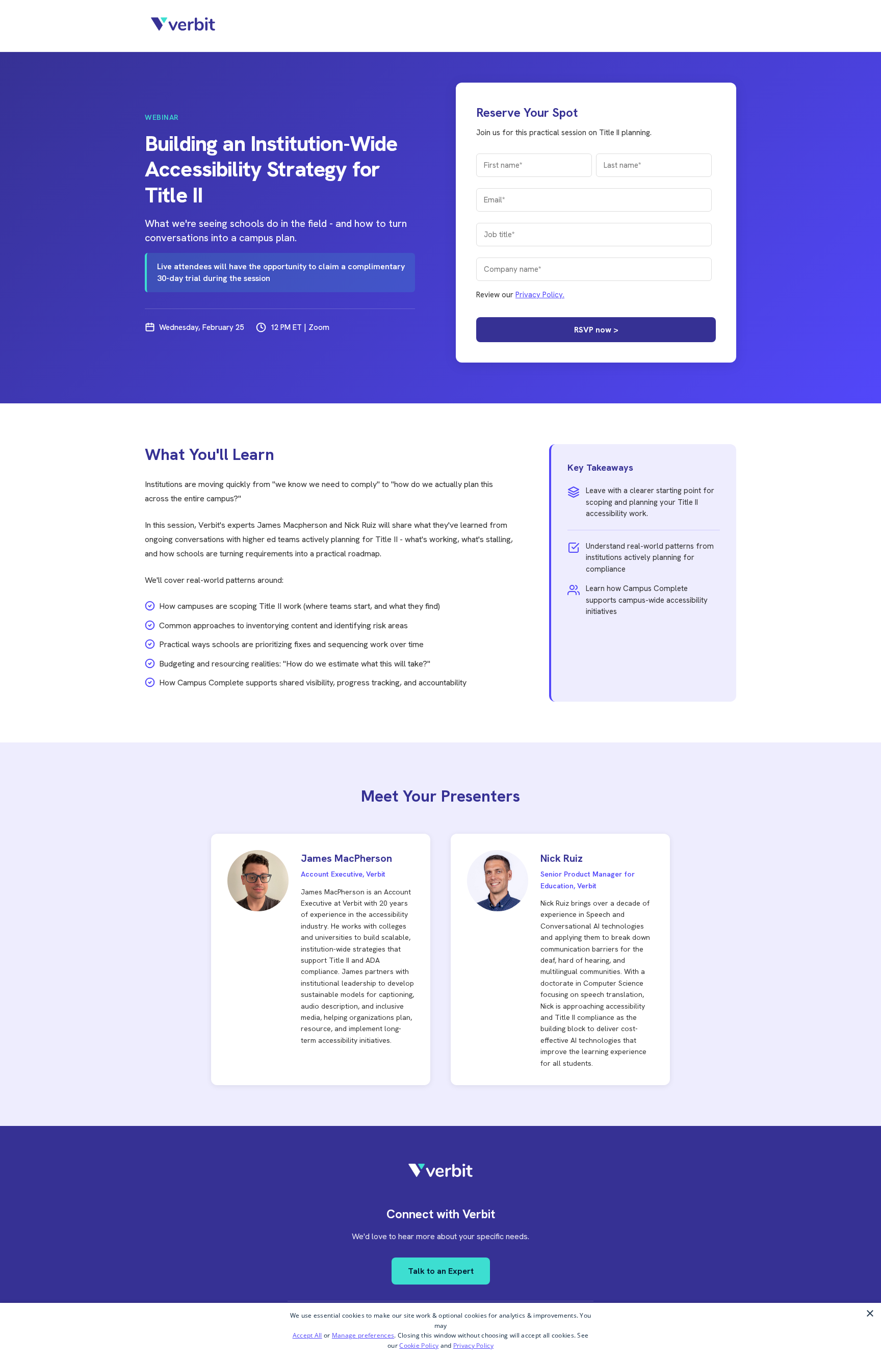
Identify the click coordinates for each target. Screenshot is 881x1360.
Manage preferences (363, 1335)
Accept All (307, 1335)
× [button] (869, 1314)
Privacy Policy (473, 1345)
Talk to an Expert (441, 1271)
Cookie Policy (418, 1345)
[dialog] (440, 1331)
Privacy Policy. (539, 295)
